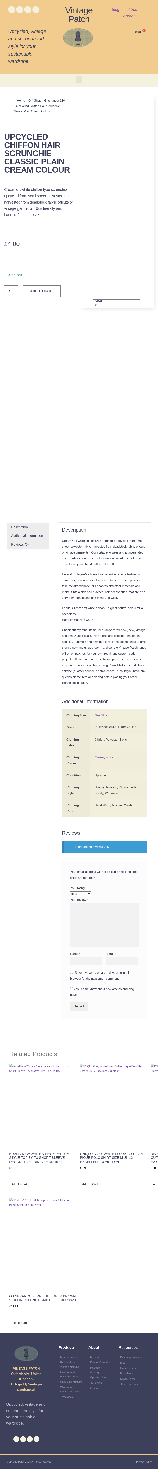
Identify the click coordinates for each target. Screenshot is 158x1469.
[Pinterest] (35, 9)
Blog (116, 9)
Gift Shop (34, 100)
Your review (79, 899)
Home (21, 100)
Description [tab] (19, 527)
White (109, 757)
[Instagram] (27, 9)
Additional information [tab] (27, 535)
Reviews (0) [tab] (20, 544)
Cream (99, 757)
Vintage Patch (79, 15)
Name (75, 953)
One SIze (101, 715)
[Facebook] (11, 9)
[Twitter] (19, 9)
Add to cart (41, 291)
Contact (127, 16)
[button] (79, 79)
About (133, 9)
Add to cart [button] (19, 1184)
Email (111, 953)
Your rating (78, 888)
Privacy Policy (144, 1461)
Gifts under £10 (54, 100)
